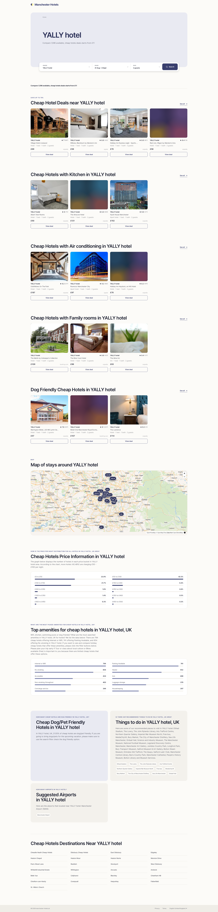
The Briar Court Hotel (78, 358)
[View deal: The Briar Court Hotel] (89, 338)
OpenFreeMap (151, 533)
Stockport (114, 864)
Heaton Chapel (36, 858)
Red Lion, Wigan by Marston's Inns (162, 143)
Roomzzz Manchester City (80, 286)
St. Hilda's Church (37, 887)
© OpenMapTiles (161, 533)
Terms (164, 908)
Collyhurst (74, 876)
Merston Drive (156, 858)
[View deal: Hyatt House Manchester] (129, 194)
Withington (75, 870)
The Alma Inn (115, 358)
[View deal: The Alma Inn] (129, 338)
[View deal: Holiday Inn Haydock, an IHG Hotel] (129, 266)
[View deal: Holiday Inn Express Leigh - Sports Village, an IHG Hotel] (129, 123)
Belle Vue (34, 876)
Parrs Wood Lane (37, 864)
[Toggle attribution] (184, 532)
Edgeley (154, 852)
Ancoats (114, 870)
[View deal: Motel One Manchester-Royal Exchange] (89, 409)
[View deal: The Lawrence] (129, 409)
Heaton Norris (116, 858)
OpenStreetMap (178, 533)
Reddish (74, 864)
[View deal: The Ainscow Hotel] (89, 194)
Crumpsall (74, 881)
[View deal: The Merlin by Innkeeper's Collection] (49, 338)
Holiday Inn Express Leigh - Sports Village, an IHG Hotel (130, 143)
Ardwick (154, 870)
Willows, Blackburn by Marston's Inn (83, 143)
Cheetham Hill (156, 876)
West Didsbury (156, 864)
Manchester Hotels (46, 4)
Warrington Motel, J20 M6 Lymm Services (46, 430)
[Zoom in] (184, 473)
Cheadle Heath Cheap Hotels (41, 852)
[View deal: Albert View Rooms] (49, 194)
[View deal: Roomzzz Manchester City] (89, 266)
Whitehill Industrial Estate (40, 870)
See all (183, 104)
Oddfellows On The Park (40, 286)
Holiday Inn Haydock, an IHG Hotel (123, 286)
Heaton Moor (75, 858)
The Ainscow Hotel (77, 215)
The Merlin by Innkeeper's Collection (44, 358)
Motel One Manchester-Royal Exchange (85, 430)
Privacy (157, 908)
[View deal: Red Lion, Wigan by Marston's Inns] (168, 123)
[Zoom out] (184, 476)
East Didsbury (116, 852)
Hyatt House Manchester (119, 215)
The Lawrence (115, 430)
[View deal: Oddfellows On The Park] (49, 266)
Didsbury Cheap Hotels (79, 852)
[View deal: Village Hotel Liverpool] (49, 123)
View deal (49, 154)
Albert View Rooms (38, 215)
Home (44, 17)
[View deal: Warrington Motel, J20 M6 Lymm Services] (49, 409)
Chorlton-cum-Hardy (38, 881)
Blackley (114, 876)
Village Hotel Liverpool (39, 143)
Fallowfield (155, 881)
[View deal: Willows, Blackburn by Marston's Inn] (89, 123)
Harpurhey (115, 881)
